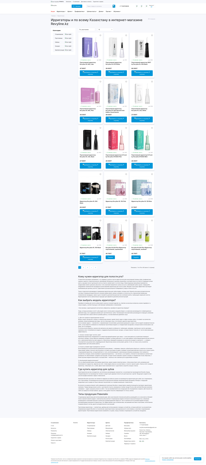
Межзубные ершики (129, 430)
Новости (53, 443)
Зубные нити (127, 428)
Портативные (90, 428)
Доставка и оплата (86, 1)
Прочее (108, 11)
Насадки (89, 433)
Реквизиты (54, 430)
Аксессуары (109, 438)
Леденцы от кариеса (129, 443)
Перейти (110, 257)
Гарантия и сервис (98, 1)
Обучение (116, 11)
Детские (108, 425)
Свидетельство (54, 462)
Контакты (68, 1)
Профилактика (79, 11)
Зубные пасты (91, 11)
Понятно (197, 459)
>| (95, 267)
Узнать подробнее (167, 459)
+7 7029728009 (124, 6)
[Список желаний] (100, 35)
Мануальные (109, 428)
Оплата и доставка (56, 440)
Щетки (70, 11)
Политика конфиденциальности (57, 434)
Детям (101, 11)
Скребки (126, 433)
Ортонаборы (127, 438)
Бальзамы (127, 425)
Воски (125, 436)
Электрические (110, 430)
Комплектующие (91, 436)
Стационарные (91, 425)
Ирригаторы (61, 11)
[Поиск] (114, 6)
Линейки (75, 422)
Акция (53, 11)
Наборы (89, 430)
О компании (76, 1)
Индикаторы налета (129, 441)
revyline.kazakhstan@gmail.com (145, 427)
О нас (52, 425)
